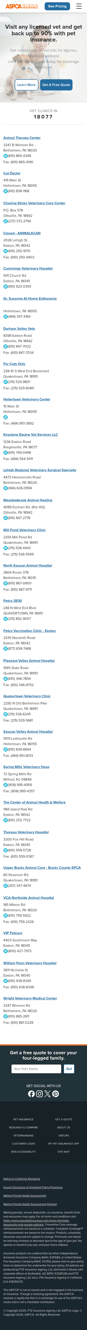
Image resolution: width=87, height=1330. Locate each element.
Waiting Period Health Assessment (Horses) (30, 1204)
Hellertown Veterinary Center (26, 399)
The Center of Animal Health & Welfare (34, 802)
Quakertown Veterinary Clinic (27, 696)
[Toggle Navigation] (79, 6)
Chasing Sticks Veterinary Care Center (34, 203)
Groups (63, 1135)
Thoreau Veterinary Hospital (26, 832)
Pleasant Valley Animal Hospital (29, 660)
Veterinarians (23, 1135)
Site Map (63, 1151)
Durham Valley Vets (19, 328)
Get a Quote (63, 1119)
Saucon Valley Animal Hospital (28, 731)
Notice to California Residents (21, 1179)
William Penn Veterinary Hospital (29, 963)
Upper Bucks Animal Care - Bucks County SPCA (42, 867)
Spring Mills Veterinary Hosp (26, 767)
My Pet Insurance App (63, 1143)
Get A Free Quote (56, 84)
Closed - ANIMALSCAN (22, 233)
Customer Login (23, 1143)
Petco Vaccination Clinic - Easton (29, 631)
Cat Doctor (12, 173)
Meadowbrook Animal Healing (27, 500)
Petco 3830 (12, 601)
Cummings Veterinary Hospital (28, 268)
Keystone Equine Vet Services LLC (30, 434)
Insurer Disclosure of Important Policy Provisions (33, 1187)
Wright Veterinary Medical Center (30, 998)
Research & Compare (23, 1127)
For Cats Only (14, 364)
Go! (69, 1069)
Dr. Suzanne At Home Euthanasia (30, 298)
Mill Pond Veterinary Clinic (24, 530)
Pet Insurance (23, 1119)
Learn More (26, 84)
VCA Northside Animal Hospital (28, 898)
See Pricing (57, 6)
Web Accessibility (23, 1151)
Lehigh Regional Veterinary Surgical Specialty (39, 470)
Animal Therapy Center (22, 138)
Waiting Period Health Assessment (24, 1196)
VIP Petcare (12, 933)
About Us (63, 1127)
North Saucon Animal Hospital (27, 565)
